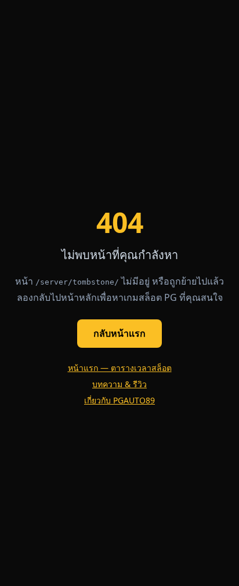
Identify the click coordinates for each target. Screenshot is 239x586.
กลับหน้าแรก (119, 333)
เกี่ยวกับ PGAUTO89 (119, 400)
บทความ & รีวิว (119, 384)
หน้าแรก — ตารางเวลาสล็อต (120, 367)
